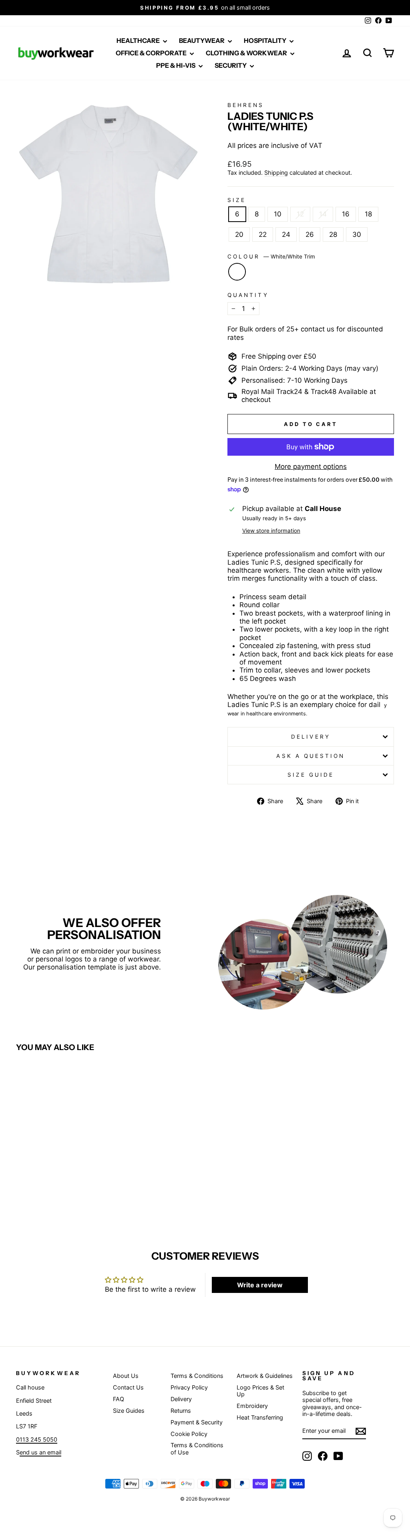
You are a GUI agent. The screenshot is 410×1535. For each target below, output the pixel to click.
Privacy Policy (189, 1387)
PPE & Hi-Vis (176, 65)
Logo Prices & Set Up (260, 1391)
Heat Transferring (260, 1417)
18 (368, 214)
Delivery (310, 736)
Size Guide (310, 775)
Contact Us (128, 1387)
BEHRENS (245, 105)
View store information (271, 530)
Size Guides (129, 1410)
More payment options (311, 467)
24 (286, 234)
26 (309, 234)
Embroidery (252, 1405)
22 (263, 234)
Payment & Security (197, 1422)
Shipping (276, 172)
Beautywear (202, 40)
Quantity (248, 295)
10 (277, 214)
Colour (271, 256)
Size (236, 200)
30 (356, 234)
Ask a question (310, 756)
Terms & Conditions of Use (197, 1448)
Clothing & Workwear (247, 53)
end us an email (40, 1452)
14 (323, 214)
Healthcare (139, 40)
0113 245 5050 (36, 1439)
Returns (181, 1410)
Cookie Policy (189, 1433)
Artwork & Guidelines (265, 1375)
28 (333, 234)
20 (239, 234)
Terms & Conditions (197, 1375)
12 (300, 214)
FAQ (118, 1399)
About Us (126, 1375)
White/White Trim (237, 272)
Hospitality (265, 40)
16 (346, 214)
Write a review (260, 1285)
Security (231, 65)
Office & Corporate (152, 53)
